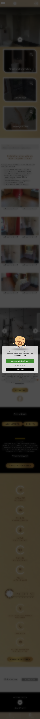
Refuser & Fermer (20, 365)
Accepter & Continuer (20, 361)
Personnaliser (20, 369)
